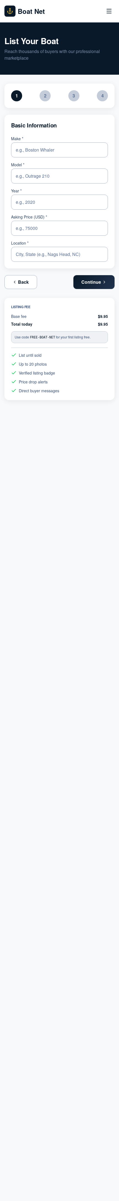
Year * (16, 191)
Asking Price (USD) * (29, 217)
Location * (20, 243)
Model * (17, 164)
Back (23, 282)
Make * (17, 138)
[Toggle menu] (109, 11)
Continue (91, 282)
